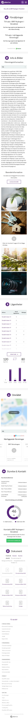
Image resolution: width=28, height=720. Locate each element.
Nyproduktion (5, 669)
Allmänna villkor (5, 702)
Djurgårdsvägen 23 (6, 334)
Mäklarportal (5, 688)
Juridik (3, 636)
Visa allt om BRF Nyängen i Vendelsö (14, 9)
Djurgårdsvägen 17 (6, 324)
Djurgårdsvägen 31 (6, 348)
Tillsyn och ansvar (6, 650)
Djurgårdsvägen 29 (6, 345)
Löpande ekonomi (6, 629)
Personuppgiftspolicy (7, 705)
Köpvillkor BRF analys (7, 710)
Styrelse (20, 555)
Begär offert (5, 638)
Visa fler (13, 354)
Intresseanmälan (6, 672)
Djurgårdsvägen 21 (6, 331)
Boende (14, 555)
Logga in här (14, 181)
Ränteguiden (5, 664)
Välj (3, 67)
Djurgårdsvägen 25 (6, 338)
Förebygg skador (6, 653)
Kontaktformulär (14, 540)
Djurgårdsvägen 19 (6, 327)
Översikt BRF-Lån (6, 662)
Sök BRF (15, 619)
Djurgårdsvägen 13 (6, 316)
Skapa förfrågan (5, 655)
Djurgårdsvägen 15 (6, 320)
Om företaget (5, 695)
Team (3, 697)
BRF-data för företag (7, 683)
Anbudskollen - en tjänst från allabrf (10, 681)
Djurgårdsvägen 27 (6, 341)
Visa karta (14, 412)
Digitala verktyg (5, 631)
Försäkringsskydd (6, 648)
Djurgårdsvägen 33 (6, 352)
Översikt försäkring (6, 645)
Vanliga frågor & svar (7, 686)
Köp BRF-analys (5, 678)
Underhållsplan (5, 634)
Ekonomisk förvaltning (7, 626)
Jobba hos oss (5, 700)
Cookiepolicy (5, 707)
